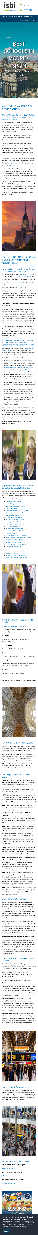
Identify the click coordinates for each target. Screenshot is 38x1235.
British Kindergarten (12, 508)
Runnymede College (12, 553)
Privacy (12, 1226)
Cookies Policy (20, 1226)
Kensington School (11, 533)
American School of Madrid (14, 501)
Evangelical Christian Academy (15, 519)
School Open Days (27, 291)
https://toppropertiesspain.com (11, 1176)
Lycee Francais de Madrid (13, 546)
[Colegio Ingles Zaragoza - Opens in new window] (17, 1192)
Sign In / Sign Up (23, 20)
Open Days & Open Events (27, 285)
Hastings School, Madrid (13, 522)
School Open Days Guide (26, 274)
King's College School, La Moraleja (16, 535)
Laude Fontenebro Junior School (16, 542)
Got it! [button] (6, 1231)
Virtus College (10, 504)
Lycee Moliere (10, 549)
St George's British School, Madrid (16, 555)
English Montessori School (14, 517)
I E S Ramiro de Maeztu (13, 526)
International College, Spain (14, 528)
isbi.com (14, 408)
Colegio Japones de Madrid (14, 513)
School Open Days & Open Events (18, 270)
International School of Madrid (15, 531)
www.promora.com (7, 1168)
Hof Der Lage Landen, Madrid (15, 524)
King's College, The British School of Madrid (19, 537)
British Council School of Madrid (15, 506)
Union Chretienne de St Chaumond (16, 558)
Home (3, 16)
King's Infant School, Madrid (14, 540)
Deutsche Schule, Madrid (13, 515)
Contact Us (33, 20)
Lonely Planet (10, 165)
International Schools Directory (13, 367)
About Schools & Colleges (14, 16)
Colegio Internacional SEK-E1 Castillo (17, 510)
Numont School (10, 551)
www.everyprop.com (8, 1183)
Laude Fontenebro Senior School (16, 544)
